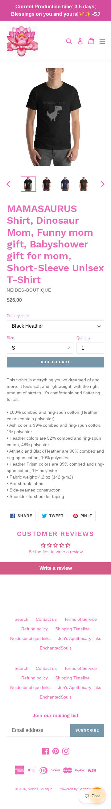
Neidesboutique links (30, 638)
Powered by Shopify (75, 789)
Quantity (83, 338)
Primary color (18, 316)
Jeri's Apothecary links (79, 638)
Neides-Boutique (40, 789)
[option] (28, 184)
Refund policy (34, 628)
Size (10, 338)
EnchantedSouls (56, 647)
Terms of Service (80, 619)
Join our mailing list (55, 715)
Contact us (46, 619)
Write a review (55, 568)
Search (21, 619)
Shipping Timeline (72, 628)
